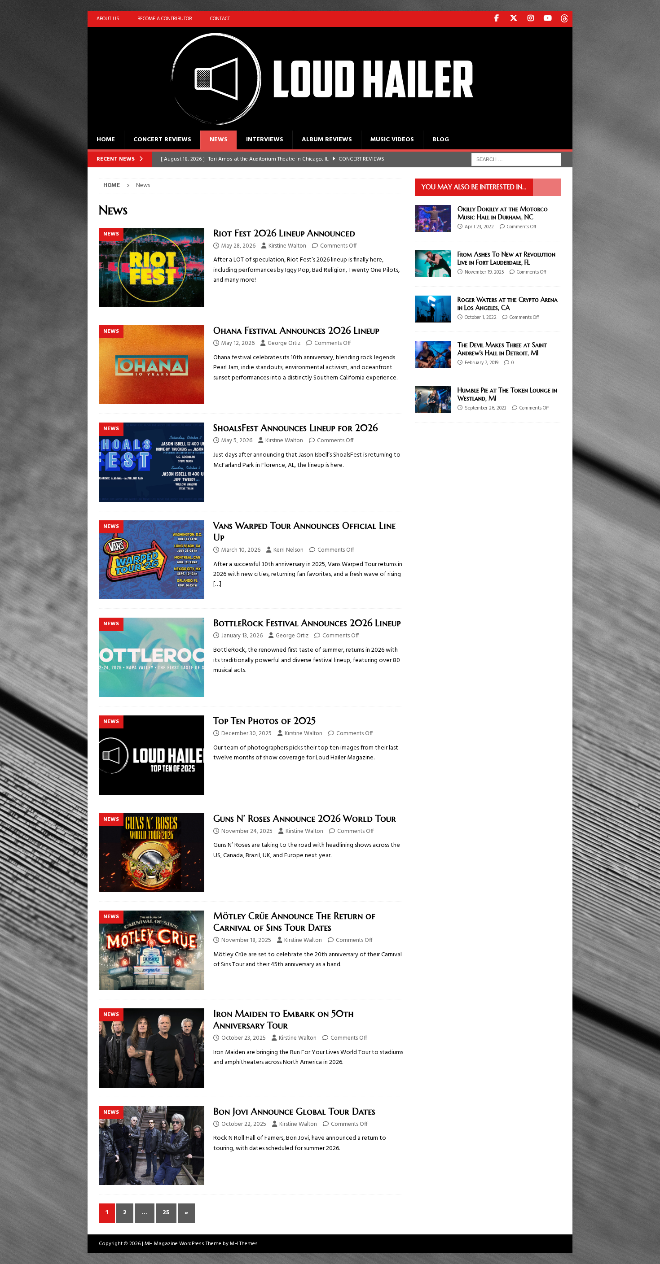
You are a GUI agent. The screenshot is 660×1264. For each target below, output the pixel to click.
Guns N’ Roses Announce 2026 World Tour (304, 818)
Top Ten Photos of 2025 (264, 721)
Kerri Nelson (288, 550)
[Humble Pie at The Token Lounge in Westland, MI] (433, 399)
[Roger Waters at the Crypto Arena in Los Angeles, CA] (433, 309)
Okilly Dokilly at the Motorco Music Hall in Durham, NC (503, 213)
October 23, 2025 (243, 1038)
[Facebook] (496, 19)
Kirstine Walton (287, 246)
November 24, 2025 (247, 831)
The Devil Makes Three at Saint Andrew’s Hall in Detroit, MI (502, 349)
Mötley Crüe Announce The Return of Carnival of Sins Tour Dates (294, 922)
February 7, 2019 (481, 363)
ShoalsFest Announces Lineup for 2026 (295, 428)
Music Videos (392, 140)
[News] (151, 267)
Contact (220, 19)
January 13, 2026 (242, 636)
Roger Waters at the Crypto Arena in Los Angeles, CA (508, 304)
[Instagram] (530, 19)
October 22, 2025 (243, 1124)
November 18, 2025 (246, 940)
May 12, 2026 (238, 343)
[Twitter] (513, 19)
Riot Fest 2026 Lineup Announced (284, 233)
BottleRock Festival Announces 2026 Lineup (306, 623)
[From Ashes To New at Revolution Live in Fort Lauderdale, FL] (433, 263)
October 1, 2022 (481, 318)
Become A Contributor (164, 19)
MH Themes (244, 1243)
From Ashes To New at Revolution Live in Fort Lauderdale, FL (506, 258)
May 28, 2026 (238, 246)
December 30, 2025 (246, 733)
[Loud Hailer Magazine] (312, 125)
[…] (217, 584)
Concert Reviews (162, 140)
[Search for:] (516, 159)
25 (166, 1212)
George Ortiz (284, 343)
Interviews (264, 140)
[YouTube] (547, 19)
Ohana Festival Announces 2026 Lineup (296, 330)
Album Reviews (327, 140)
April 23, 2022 (479, 227)
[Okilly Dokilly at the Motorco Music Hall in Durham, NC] (433, 218)
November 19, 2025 (484, 272)
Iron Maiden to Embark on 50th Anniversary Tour (283, 1019)
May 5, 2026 (236, 440)
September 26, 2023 (485, 408)
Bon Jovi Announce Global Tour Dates (294, 1111)
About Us (108, 19)
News (219, 140)
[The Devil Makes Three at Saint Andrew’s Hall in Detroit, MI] (433, 354)
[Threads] (564, 19)
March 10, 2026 (240, 550)
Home (106, 140)
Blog (440, 140)
